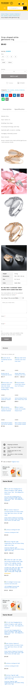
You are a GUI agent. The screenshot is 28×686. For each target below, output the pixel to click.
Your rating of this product (8, 298)
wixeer (8, 51)
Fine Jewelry (10, 90)
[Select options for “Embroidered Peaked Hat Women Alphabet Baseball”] (3, 417)
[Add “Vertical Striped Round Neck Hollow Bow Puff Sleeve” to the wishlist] (24, 392)
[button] (3, 57)
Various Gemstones (6, 91)
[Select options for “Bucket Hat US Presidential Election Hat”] (3, 368)
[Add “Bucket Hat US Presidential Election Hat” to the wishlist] (10, 368)
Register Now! (15, 461)
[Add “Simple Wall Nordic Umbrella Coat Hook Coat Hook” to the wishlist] (24, 368)
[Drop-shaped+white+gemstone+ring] (6, 95)
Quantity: (3, 69)
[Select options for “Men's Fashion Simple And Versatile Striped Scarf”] (17, 417)
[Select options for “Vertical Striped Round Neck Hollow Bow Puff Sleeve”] (17, 392)
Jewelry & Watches (20, 90)
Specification (19, 109)
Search (25, 8)
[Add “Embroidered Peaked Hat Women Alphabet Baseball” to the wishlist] (10, 417)
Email (3, 323)
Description (7, 109)
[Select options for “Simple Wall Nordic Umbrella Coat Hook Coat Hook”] (17, 368)
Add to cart (14, 76)
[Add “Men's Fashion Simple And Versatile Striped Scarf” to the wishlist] (24, 417)
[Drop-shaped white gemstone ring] (2, 95)
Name (3, 316)
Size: (2, 54)
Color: (2, 59)
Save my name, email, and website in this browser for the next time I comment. (12, 333)
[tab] (7, 109)
